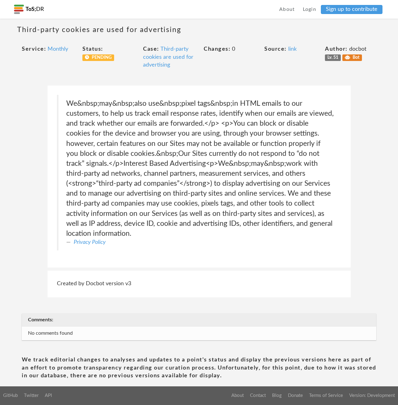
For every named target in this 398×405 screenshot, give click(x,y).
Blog (277, 395)
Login (310, 9)
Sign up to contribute (351, 9)
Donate (295, 395)
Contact (258, 395)
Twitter (31, 395)
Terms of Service (326, 395)
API (48, 395)
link (292, 49)
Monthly (58, 49)
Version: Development (372, 395)
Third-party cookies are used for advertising (168, 57)
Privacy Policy (90, 242)
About (287, 9)
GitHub (10, 395)
